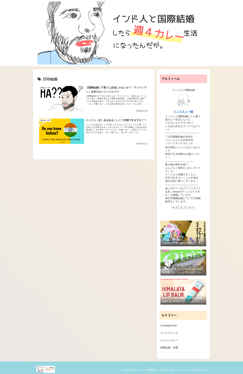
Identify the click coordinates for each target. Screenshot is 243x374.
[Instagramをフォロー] (177, 207)
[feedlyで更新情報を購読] (189, 207)
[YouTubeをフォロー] (181, 207)
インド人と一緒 (183, 111)
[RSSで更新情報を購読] (193, 207)
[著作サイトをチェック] (173, 207)
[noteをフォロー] (185, 207)
